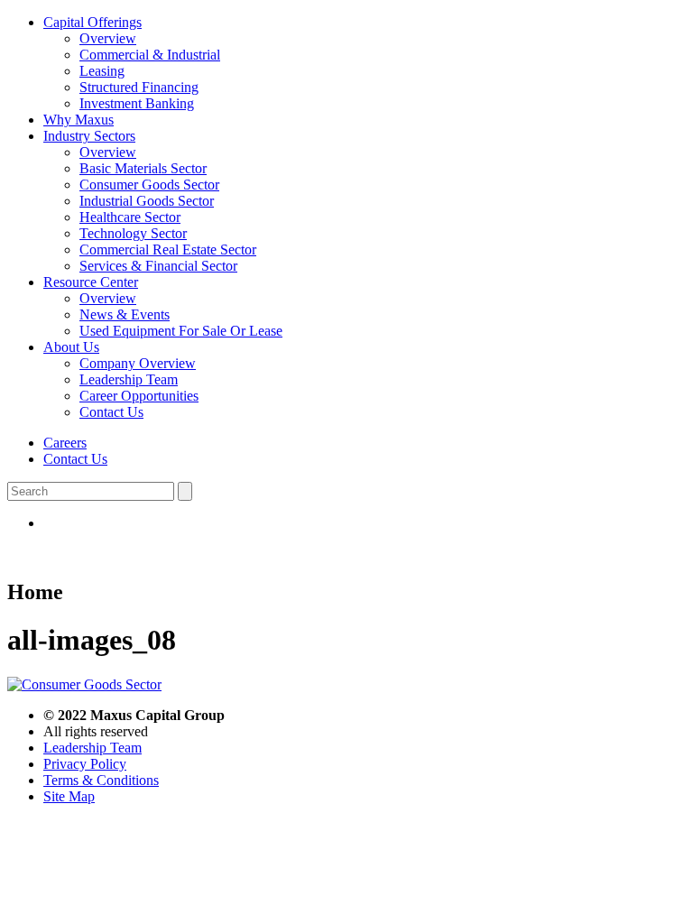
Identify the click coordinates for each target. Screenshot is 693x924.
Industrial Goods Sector (146, 200)
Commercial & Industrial (149, 54)
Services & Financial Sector (158, 265)
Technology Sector (133, 233)
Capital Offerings (92, 22)
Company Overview (137, 363)
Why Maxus (78, 119)
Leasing (102, 71)
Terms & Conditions (101, 780)
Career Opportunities (139, 395)
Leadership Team (128, 379)
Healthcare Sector (129, 217)
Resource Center (90, 282)
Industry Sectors (89, 135)
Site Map (69, 796)
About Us (71, 347)
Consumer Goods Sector (149, 184)
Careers (65, 442)
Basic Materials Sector (143, 168)
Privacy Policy (84, 764)
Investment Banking (136, 103)
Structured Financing (139, 87)
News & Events (124, 314)
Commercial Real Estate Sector (167, 249)
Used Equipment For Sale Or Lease (180, 330)
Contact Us (111, 412)
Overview (107, 38)
